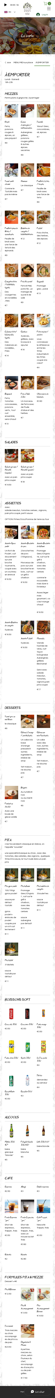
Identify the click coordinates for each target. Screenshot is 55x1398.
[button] (48, 3)
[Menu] (49, 8)
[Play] (5, 4)
